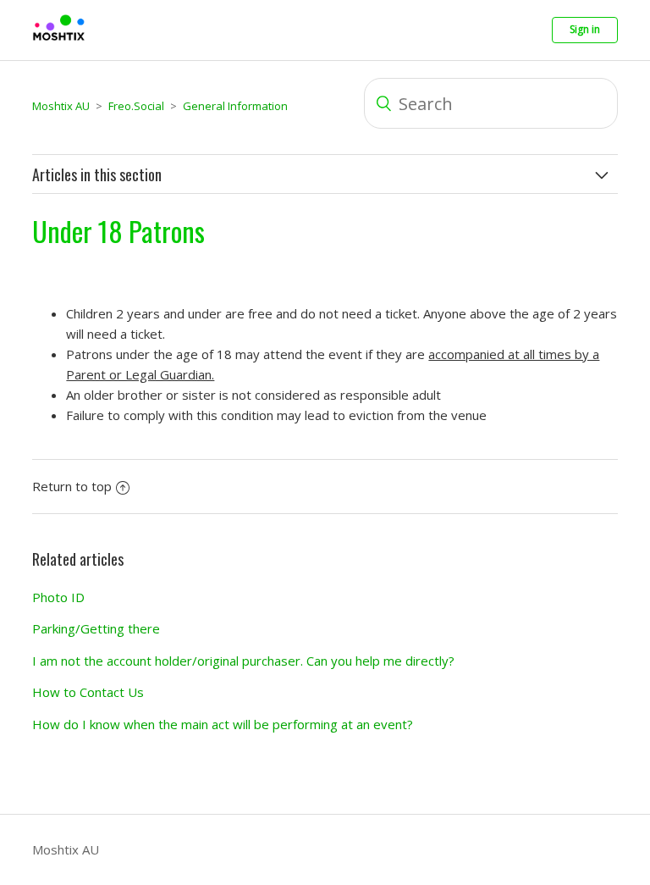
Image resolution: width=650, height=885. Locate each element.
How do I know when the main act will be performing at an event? (222, 724)
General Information (235, 105)
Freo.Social (136, 105)
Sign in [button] (585, 29)
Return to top (72, 486)
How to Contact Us (88, 691)
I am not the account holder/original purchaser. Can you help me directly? (243, 660)
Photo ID (58, 597)
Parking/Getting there (96, 628)
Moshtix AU (61, 105)
